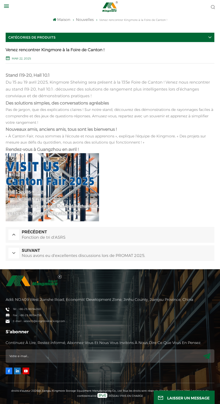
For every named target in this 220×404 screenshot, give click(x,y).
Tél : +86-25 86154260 (27, 309)
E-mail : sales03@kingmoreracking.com (39, 321)
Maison (63, 19)
